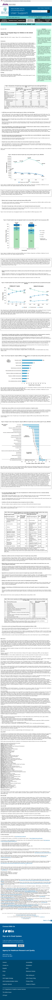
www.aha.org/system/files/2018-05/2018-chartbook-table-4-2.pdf (29, 908)
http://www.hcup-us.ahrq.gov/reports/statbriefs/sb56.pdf (16, 888)
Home (39, 7)
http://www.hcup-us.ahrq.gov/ (20, 836)
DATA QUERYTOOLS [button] (47, 20)
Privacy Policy (29, 981)
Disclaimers (29, 965)
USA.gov (5, 995)
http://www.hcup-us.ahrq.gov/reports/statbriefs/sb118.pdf (25, 890)
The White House (7, 992)
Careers (5, 962)
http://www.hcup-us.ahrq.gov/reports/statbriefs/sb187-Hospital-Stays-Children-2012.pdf (16, 863)
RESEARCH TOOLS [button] (13, 20)
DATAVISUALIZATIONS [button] (38, 20)
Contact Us (5, 965)
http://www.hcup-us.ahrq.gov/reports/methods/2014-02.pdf (11, 894)
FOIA (4, 975)
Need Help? (47, 7)
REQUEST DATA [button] (21, 20)
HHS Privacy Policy (31, 978)
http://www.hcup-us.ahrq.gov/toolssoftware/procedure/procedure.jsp (17, 900)
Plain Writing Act (30, 975)
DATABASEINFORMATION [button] (4, 20)
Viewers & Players (28, 917)
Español (5, 968)
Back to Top (46, 920)
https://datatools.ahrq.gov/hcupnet (36, 838)
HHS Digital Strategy (8, 978)
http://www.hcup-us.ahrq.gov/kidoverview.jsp (43, 852)
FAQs (4, 971)
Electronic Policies (30, 971)
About (42, 7)
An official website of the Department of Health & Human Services (17, 1)
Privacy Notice (23, 917)
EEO (27, 968)
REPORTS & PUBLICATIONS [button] (30, 20)
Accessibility (29, 962)
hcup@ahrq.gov (4, 869)
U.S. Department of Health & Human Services (14, 989)
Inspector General (7, 984)
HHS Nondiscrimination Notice (10, 981)
